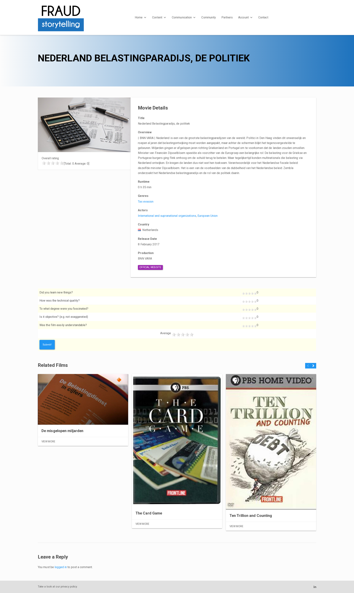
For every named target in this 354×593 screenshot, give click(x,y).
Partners (227, 17)
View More (48, 441)
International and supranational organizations (167, 216)
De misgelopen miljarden (62, 431)
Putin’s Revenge (340, 506)
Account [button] (243, 17)
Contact (263, 17)
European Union (207, 216)
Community (208, 17)
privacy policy (69, 586)
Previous (308, 367)
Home (139, 17)
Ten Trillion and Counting (251, 515)
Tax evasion (145, 201)
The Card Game (149, 513)
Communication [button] (182, 17)
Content (157, 17)
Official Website (150, 267)
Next (313, 367)
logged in (61, 567)
